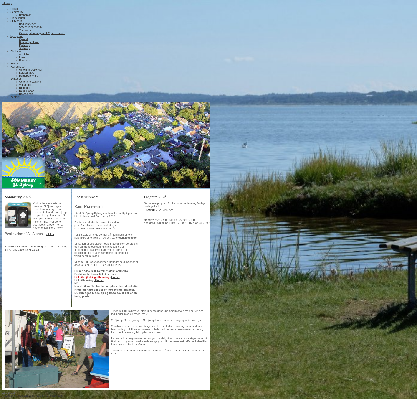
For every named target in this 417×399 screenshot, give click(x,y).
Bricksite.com (55, 395)
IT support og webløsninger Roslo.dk (23, 395)
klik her (50, 234)
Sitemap (7, 3)
